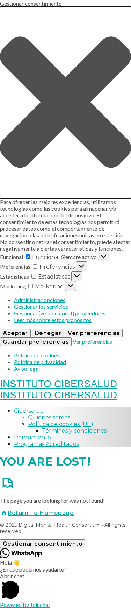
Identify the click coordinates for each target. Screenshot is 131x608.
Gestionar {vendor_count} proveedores (59, 313)
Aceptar (15, 333)
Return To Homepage (41, 513)
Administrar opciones (39, 299)
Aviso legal (27, 368)
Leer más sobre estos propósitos (53, 319)
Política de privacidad (40, 361)
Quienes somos (49, 417)
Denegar (48, 333)
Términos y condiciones (74, 430)
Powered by (25, 604)
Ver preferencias (94, 333)
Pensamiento (32, 437)
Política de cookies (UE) (60, 424)
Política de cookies (36, 355)
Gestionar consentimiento (42, 543)
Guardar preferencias (36, 341)
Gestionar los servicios (41, 306)
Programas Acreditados (46, 444)
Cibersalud (29, 410)
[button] (65, 102)
